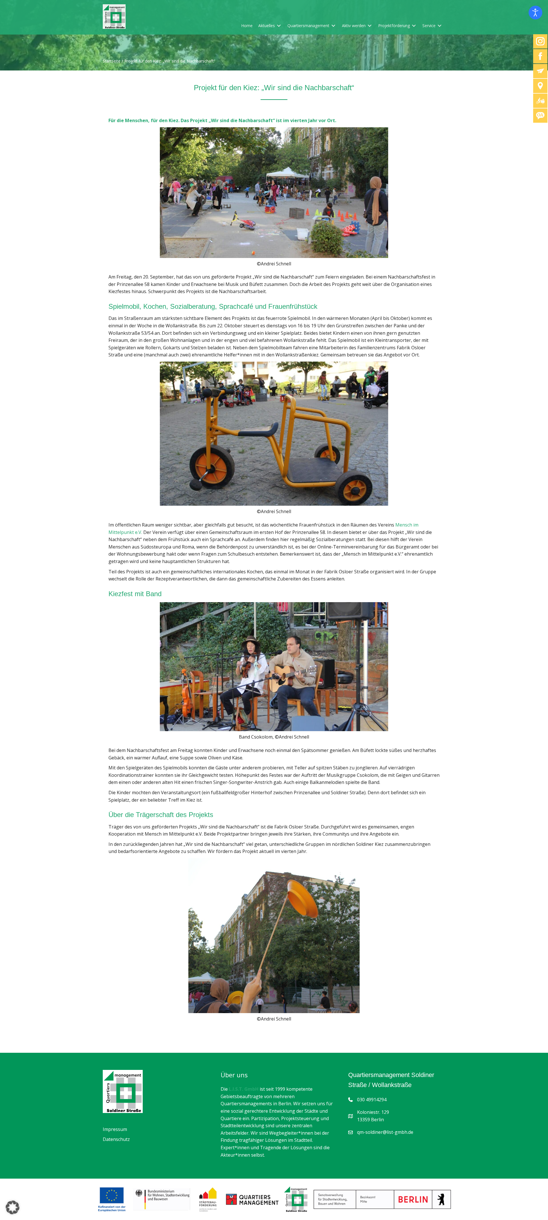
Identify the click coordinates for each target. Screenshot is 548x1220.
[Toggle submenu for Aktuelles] (278, 25)
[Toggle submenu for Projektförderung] (413, 25)
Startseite (111, 61)
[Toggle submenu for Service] (439, 25)
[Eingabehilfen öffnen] (535, 12)
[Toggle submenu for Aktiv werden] (369, 25)
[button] (12, 1207)
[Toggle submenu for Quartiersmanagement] (333, 25)
